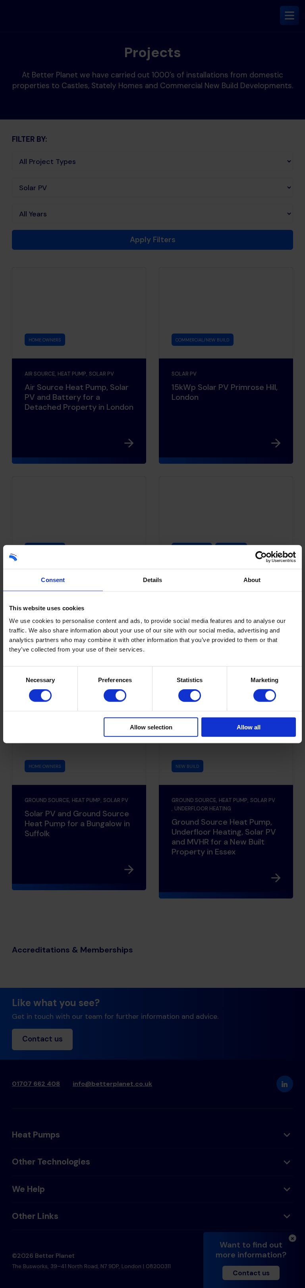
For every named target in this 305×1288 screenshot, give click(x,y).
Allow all (249, 726)
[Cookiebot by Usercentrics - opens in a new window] (261, 557)
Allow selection (151, 726)
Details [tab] (152, 580)
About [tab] (252, 580)
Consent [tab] (53, 580)
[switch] (115, 695)
